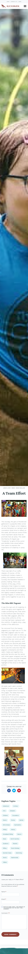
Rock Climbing (15, 848)
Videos (5, 862)
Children (5, 815)
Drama (13, 820)
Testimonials (14, 857)
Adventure (6, 806)
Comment (5, 913)
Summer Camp (7, 853)
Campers (12, 810)
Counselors (15, 815)
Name (3, 891)
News (13, 488)
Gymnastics (17, 825)
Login (19, 1)
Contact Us (14, 1)
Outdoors (5, 843)
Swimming (19, 853)
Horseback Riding (8, 834)
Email (3, 899)
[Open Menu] (25, 6)
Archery (15, 806)
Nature (19, 834)
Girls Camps (6, 825)
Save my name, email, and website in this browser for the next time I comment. (14, 907)
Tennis (5, 857)
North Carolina (15, 839)
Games (21, 820)
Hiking (4, 829)
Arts (4, 810)
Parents (15, 843)
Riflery (5, 848)
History (13, 829)
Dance (5, 820)
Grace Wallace (20, 488)
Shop (8, 1)
